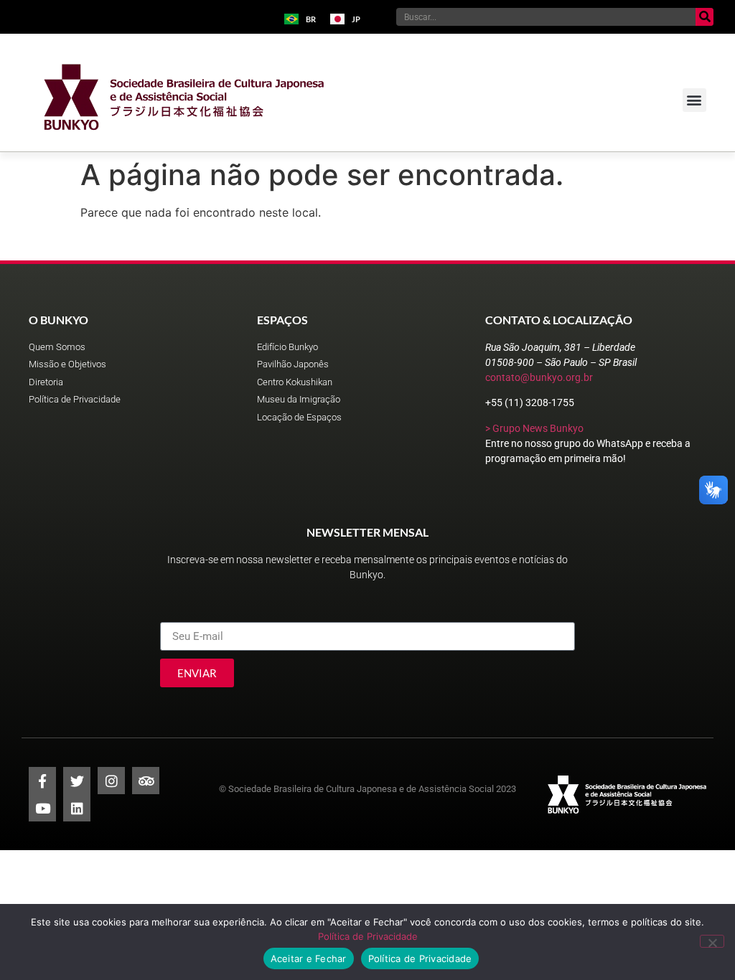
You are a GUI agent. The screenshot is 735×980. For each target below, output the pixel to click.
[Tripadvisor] (145, 780)
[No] (712, 941)
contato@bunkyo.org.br (539, 377)
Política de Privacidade (368, 936)
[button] (694, 100)
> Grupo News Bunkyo (534, 428)
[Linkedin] (76, 807)
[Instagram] (111, 780)
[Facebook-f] (42, 780)
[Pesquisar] (704, 17)
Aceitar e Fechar (309, 958)
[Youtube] (42, 807)
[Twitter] (76, 780)
